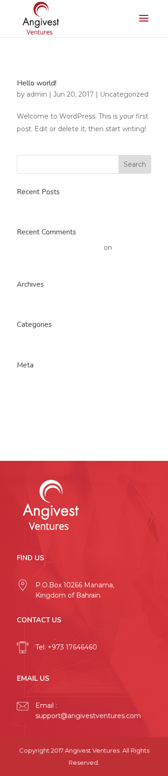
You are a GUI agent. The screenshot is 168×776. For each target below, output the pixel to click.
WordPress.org (41, 427)
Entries (36, 396)
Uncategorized (124, 94)
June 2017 (33, 300)
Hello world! (36, 83)
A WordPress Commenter (59, 247)
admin (37, 94)
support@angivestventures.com (88, 716)
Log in (27, 380)
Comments (43, 412)
